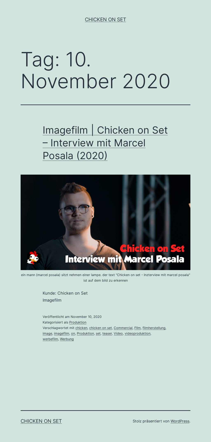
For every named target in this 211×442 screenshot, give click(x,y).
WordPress (180, 421)
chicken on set (100, 328)
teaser (107, 333)
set (98, 333)
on (73, 333)
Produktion (77, 322)
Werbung (67, 339)
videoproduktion (137, 333)
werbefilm (50, 339)
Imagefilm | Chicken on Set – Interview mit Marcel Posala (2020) (105, 143)
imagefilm (61, 333)
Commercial (123, 328)
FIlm (137, 328)
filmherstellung (154, 328)
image (47, 333)
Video (118, 333)
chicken (81, 328)
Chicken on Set (105, 19)
